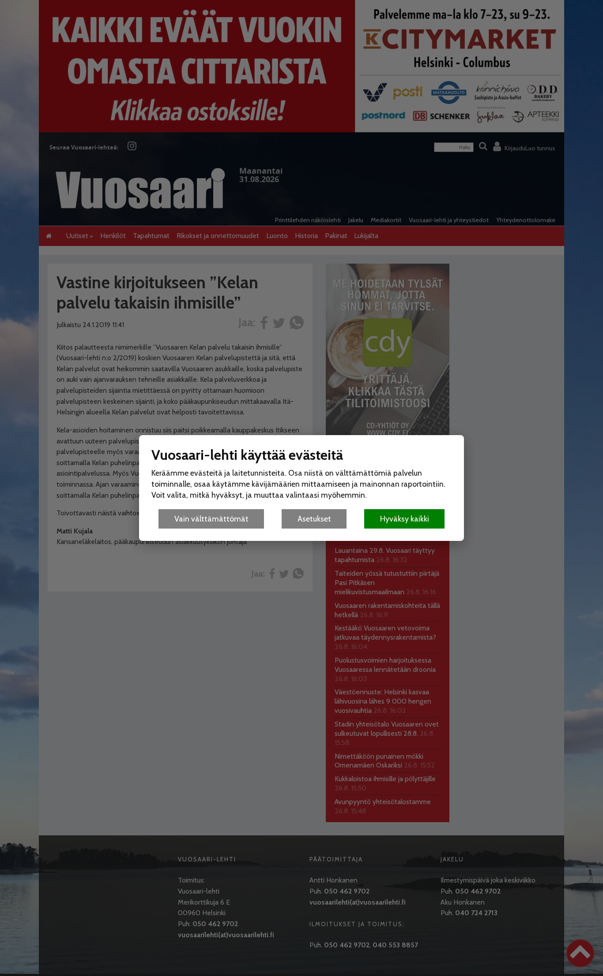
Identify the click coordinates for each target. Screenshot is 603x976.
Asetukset (314, 518)
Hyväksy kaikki (404, 518)
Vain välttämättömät (211, 518)
